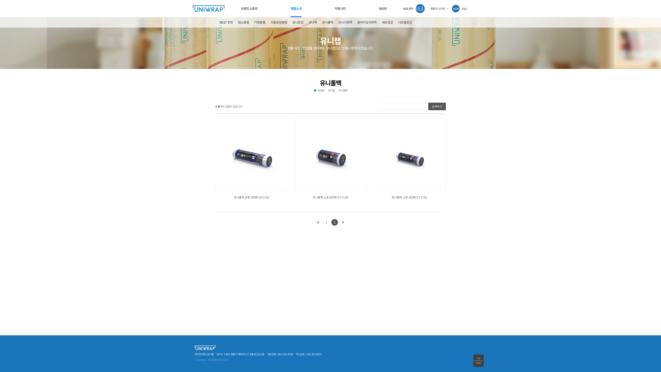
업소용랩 (243, 22)
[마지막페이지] (343, 222)
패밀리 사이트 (438, 9)
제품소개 (296, 8)
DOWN (478, 363)
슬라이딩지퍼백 (367, 22)
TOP (478, 358)
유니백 (313, 22)
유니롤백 (327, 22)
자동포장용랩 (279, 22)
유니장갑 (297, 22)
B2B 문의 (408, 9)
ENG (464, 8)
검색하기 (437, 106)
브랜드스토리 (249, 8)
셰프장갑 (387, 22)
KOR (455, 8)
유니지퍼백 (345, 22)
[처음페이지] (318, 222)
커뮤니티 (340, 8)
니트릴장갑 (405, 22)
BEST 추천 (226, 22)
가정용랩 (259, 22)
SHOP (383, 8)
